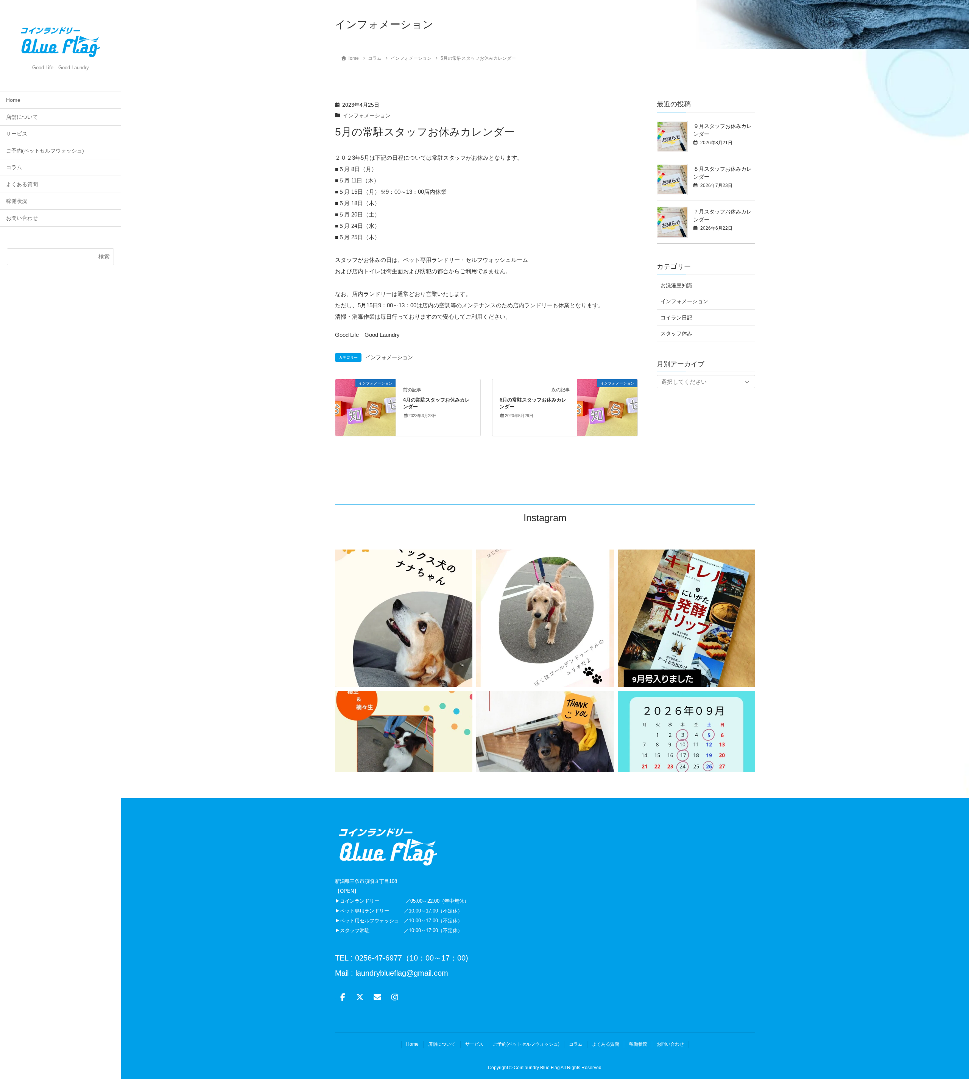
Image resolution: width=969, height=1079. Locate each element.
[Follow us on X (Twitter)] (360, 997)
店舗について (22, 117)
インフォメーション (367, 115)
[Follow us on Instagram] (394, 997)
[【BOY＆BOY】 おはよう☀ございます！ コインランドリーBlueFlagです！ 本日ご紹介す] (403, 759)
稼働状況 (16, 201)
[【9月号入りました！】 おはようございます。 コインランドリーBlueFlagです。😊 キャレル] (686, 618)
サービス (16, 134)
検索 (104, 256)
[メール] (377, 997)
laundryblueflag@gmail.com (400, 973)
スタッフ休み (676, 333)
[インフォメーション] (365, 407)
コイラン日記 (676, 318)
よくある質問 (22, 184)
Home (13, 100)
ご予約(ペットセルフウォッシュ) (45, 151)
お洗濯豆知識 (676, 285)
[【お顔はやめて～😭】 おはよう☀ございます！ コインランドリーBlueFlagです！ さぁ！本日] (403, 618)
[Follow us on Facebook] (342, 997)
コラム (14, 167)
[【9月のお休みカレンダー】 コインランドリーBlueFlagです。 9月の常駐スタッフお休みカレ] (686, 759)
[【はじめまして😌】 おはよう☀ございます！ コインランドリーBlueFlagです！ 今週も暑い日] (545, 618)
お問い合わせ (22, 218)
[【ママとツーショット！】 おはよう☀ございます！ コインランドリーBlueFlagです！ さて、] (545, 759)
